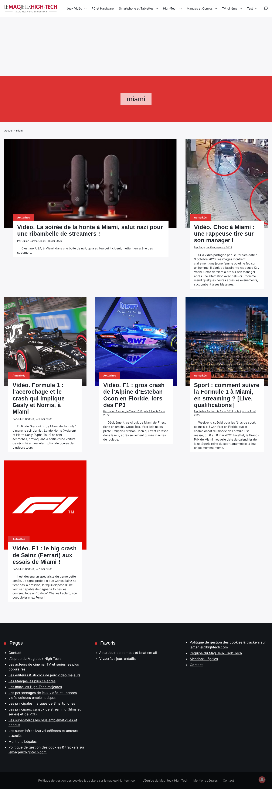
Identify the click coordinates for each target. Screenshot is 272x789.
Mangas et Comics (199, 8)
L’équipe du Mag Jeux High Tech (34, 658)
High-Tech (170, 8)
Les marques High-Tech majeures (35, 687)
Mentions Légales (22, 741)
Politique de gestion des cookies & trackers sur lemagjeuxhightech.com (87, 780)
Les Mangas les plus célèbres (31, 681)
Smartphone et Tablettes (136, 8)
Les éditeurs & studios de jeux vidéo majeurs (44, 675)
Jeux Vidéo (74, 8)
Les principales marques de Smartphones (41, 703)
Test (250, 8)
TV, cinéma (229, 8)
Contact (14, 653)
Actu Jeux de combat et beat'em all (128, 653)
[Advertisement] (127, 29)
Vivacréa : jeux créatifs (117, 658)
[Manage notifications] (262, 779)
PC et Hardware (103, 8)
